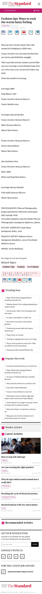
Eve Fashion (33, 267)
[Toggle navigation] (39, 4)
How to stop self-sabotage (13, 457)
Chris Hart (6, 488)
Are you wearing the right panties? (17, 467)
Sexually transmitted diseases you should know (22, 366)
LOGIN (37, 11)
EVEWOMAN (10, 11)
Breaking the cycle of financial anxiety (19, 493)
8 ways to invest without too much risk (19, 392)
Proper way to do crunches (15, 335)
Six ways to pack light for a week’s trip (19, 318)
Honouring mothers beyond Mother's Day (20, 350)
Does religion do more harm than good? (14, 258)
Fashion (21, 267)
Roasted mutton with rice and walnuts (19, 505)
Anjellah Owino (7, 463)
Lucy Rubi (15, 26)
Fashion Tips (9, 267)
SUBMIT (35, 544)
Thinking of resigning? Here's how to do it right (22, 339)
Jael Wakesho (6, 473)
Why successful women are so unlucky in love (21, 383)
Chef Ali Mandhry (8, 511)
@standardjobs (15, 572)
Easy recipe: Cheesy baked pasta (17, 388)
